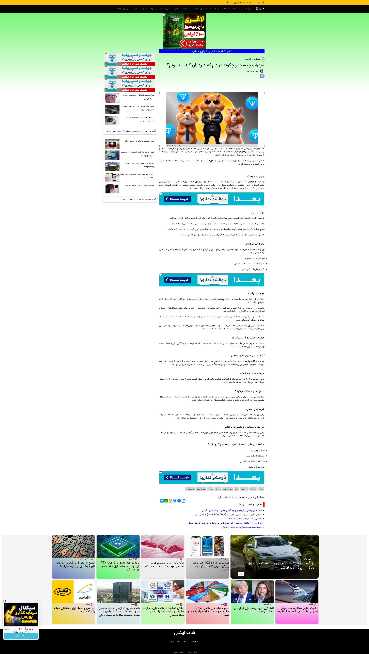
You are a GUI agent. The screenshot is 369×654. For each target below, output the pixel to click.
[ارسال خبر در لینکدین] (183, 501)
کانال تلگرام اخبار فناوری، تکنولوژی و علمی (211, 51)
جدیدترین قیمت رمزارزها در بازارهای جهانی (242, 527)
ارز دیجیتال (260, 55)
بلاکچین (210, 489)
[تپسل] (164, 14)
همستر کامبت (190, 489)
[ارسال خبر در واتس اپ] (166, 501)
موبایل (250, 8)
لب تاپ (241, 8)
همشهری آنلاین (124, 131)
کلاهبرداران (253, 489)
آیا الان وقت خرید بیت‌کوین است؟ (245, 519)
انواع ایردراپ (244, 489)
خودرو (135, 8)
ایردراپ (261, 489)
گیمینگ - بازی (205, 8)
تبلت (234, 8)
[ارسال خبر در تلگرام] (161, 501)
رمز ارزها (153, 8)
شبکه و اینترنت (186, 8)
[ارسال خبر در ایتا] (170, 501)
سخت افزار (226, 8)
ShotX (260, 8)
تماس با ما (175, 642)
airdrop (218, 489)
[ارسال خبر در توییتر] (174, 501)
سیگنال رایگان (20, 636)
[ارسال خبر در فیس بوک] (179, 501)
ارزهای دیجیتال (201, 489)
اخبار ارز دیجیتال (241, 161)
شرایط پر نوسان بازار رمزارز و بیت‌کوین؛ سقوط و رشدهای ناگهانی (232, 510)
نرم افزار (216, 8)
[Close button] (37, 600)
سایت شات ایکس (226, 161)
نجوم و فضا (144, 8)
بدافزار (236, 489)
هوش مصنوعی (165, 8)
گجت (196, 8)
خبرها (186, 642)
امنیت (175, 8)
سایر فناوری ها (124, 8)
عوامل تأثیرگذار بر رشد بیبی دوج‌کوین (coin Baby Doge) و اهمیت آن (228, 515)
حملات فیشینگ (227, 489)
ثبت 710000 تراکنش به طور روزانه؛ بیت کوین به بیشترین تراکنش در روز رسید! (225, 523)
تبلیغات (195, 642)
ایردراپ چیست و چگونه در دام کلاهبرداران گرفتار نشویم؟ (215, 65)
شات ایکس (184, 633)
